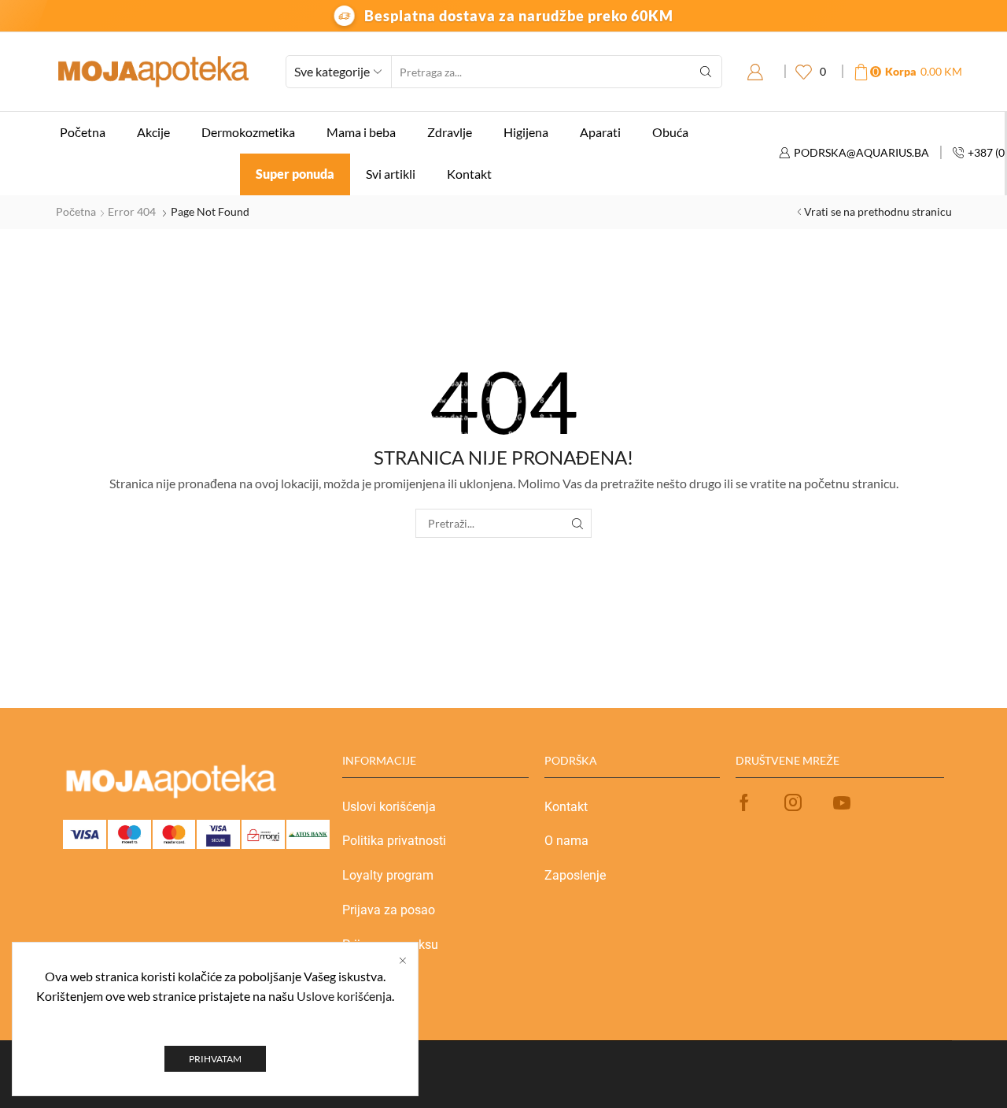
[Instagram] (793, 802)
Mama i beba (361, 131)
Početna (82, 131)
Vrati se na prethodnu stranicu (878, 211)
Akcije (153, 131)
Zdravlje (449, 131)
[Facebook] (744, 802)
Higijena (526, 131)
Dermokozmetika (248, 131)
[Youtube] (841, 802)
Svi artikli (390, 173)
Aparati (600, 131)
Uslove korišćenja (344, 995)
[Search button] (705, 71)
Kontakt (469, 173)
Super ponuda (295, 173)
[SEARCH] (577, 523)
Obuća (670, 131)
